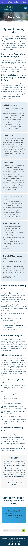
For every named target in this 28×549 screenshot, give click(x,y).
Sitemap (18, 539)
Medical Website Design (11, 542)
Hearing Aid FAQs (13, 483)
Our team (12, 95)
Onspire (21, 542)
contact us (22, 483)
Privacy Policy (11, 539)
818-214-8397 (14, 517)
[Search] (23, 530)
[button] (25, 8)
